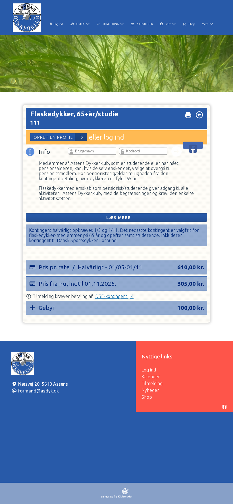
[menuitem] (56, 23)
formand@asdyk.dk (38, 390)
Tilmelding (152, 383)
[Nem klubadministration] (116, 496)
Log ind (58, 24)
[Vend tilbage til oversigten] (199, 115)
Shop (147, 397)
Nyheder (150, 390)
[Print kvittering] (188, 113)
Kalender (151, 376)
